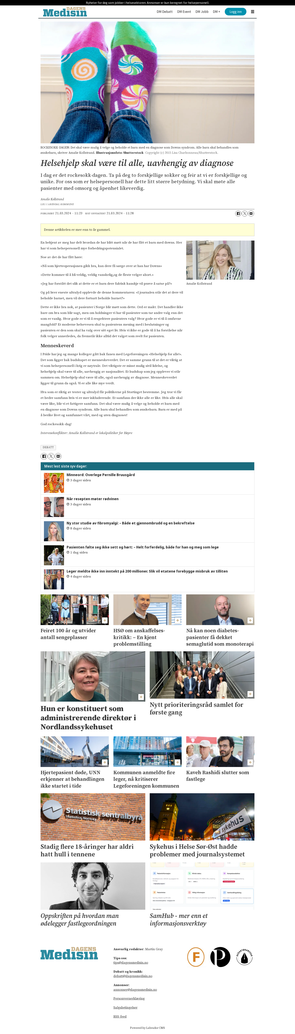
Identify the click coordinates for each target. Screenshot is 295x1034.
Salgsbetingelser (125, 1008)
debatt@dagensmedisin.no (132, 976)
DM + (216, 11)
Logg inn (236, 11)
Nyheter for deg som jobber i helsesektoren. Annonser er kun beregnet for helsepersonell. (147, 3)
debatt (48, 447)
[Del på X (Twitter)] (245, 213)
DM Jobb (202, 11)
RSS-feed (120, 1017)
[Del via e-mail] (251, 213)
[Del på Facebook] (238, 213)
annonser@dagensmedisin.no (135, 990)
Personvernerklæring (129, 999)
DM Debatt (165, 11)
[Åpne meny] (252, 11)
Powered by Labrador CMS (147, 1028)
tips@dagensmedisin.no (130, 963)
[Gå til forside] (65, 11)
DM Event (184, 11)
